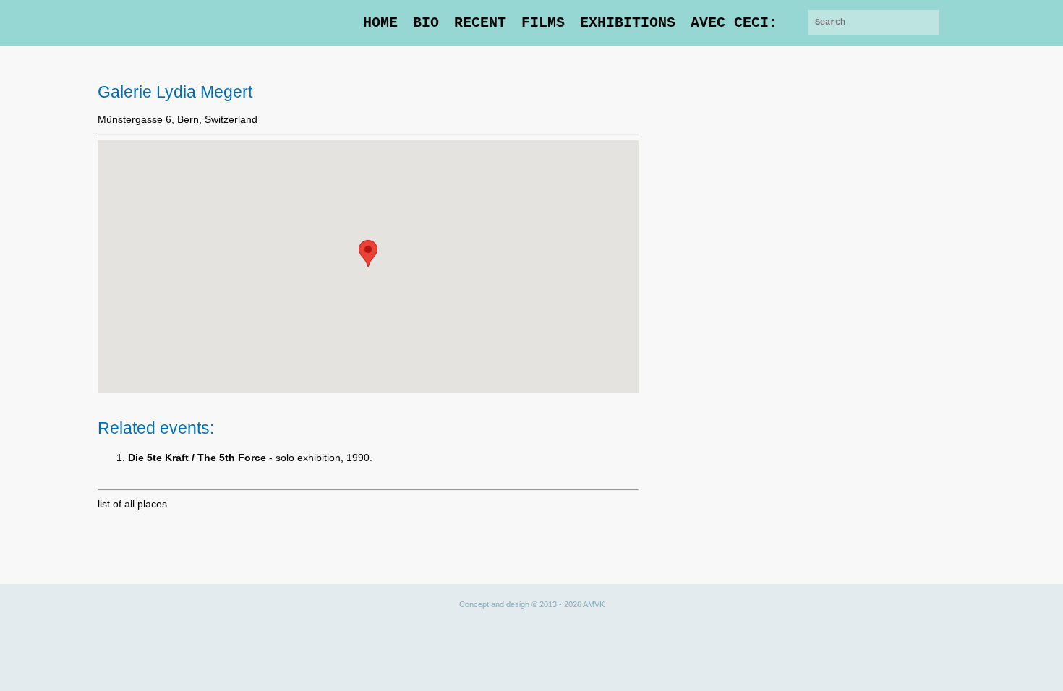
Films (543, 22)
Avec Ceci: (734, 22)
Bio (426, 22)
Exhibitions (627, 22)
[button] (368, 253)
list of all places (132, 504)
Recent (480, 22)
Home (380, 22)
